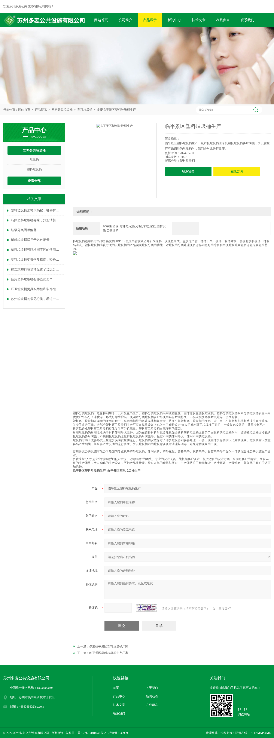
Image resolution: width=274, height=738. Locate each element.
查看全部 (34, 181)
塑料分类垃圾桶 (62, 109)
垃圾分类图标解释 (24, 230)
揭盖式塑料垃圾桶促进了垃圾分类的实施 (36, 269)
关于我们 (152, 687)
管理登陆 (212, 733)
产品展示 (150, 20)
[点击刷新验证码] (146, 608)
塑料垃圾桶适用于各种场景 (30, 240)
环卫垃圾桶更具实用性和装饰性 (33, 289)
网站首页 (101, 20)
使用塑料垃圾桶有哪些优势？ (32, 279)
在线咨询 (237, 171)
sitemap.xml (261, 733)
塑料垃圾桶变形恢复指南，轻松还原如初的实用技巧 (36, 259)
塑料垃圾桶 (84, 109)
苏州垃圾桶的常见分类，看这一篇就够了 (36, 299)
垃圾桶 (34, 159)
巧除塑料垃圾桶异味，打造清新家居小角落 (36, 220)
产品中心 (119, 696)
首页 (116, 687)
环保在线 (241, 733)
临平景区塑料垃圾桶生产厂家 (108, 653)
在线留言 (223, 20)
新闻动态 (152, 696)
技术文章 (199, 20)
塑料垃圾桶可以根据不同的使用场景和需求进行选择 (36, 249)
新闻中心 (174, 20)
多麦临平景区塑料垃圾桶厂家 (108, 646)
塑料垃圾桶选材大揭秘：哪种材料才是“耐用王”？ (36, 210)
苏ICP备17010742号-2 (91, 733)
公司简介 (125, 20)
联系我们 (247, 20)
